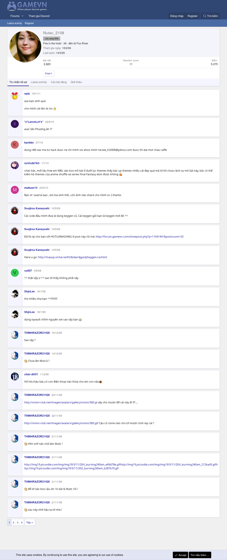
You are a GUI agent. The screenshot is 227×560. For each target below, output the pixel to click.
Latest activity (14, 23)
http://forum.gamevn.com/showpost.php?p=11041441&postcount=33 (139, 236)
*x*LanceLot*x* (33, 122)
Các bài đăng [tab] (59, 82)
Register (29, 23)
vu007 (28, 270)
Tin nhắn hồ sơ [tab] (18, 82)
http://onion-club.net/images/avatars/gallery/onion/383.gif (61, 423)
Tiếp (28, 522)
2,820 (47, 64)
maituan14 (30, 188)
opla (27, 93)
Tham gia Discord (39, 16)
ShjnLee (29, 291)
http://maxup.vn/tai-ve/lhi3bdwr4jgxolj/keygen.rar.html (72, 257)
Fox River (82, 43)
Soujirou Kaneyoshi (36, 208)
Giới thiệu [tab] (76, 82)
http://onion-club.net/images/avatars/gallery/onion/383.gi (60, 402)
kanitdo (29, 142)
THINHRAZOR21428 (37, 333)
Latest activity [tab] (39, 82)
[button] (22, 15)
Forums (14, 16)
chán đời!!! (31, 374)
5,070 (214, 64)
